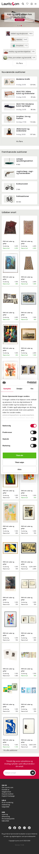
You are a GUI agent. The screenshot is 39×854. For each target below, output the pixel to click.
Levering (5, 814)
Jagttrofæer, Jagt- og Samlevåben (24, 172)
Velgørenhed (6, 792)
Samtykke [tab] (7, 389)
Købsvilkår (5, 821)
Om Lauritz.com (7, 787)
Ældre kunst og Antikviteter (22, 130)
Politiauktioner (22, 196)
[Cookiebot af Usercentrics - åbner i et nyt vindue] (28, 382)
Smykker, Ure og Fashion (23, 117)
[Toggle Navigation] (35, 4)
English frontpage (8, 796)
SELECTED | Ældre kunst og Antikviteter (25, 92)
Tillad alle (19, 455)
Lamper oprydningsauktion (24, 160)
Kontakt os (5, 790)
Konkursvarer (22, 184)
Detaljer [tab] (20, 389)
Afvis (19, 469)
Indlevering (6, 805)
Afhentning (6, 816)
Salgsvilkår (5, 807)
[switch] (33, 432)
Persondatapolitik (8, 819)
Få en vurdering (7, 802)
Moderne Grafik (23, 79)
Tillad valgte (19, 462)
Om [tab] (32, 389)
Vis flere (19, 63)
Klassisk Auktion (7, 794)
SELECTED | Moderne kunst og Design (25, 105)
